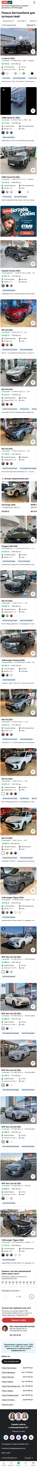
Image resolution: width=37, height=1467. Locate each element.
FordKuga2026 (8, 505)
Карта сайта (6, 1453)
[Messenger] (12, 1437)
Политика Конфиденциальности (13, 1448)
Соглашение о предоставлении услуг (15, 1444)
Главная (3, 1465)
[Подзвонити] (31, 1437)
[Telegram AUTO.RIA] (6, 1437)
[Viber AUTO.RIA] (18, 1437)
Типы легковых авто (11, 1361)
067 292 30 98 (15, 1335)
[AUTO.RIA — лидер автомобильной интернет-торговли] (7, 2)
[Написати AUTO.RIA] (24, 1437)
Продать (18, 1465)
